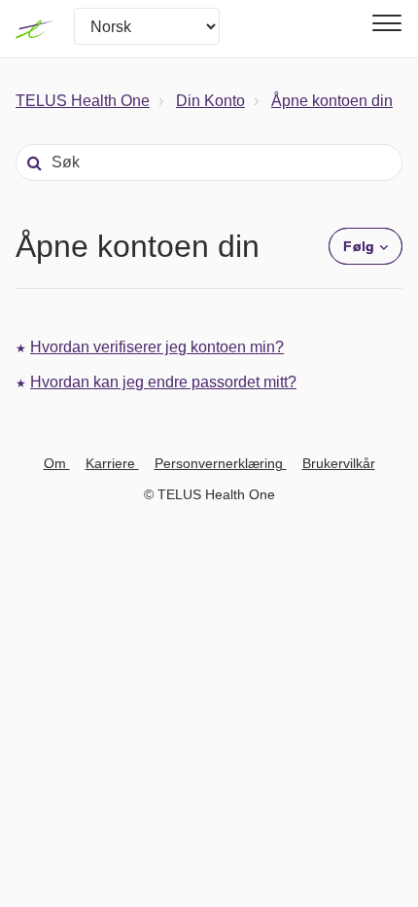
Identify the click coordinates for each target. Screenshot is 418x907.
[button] (384, 23)
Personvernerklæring (221, 463)
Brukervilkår (338, 463)
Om (57, 463)
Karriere (112, 463)
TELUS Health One (83, 100)
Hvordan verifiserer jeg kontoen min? (157, 347)
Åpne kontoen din (332, 100)
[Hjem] (35, 29)
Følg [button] (358, 246)
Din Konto (210, 100)
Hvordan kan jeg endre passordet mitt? (163, 382)
